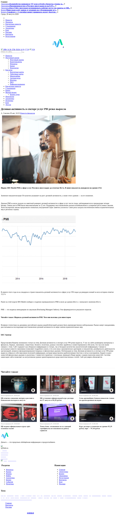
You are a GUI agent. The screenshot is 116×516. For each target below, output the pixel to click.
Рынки (8, 472)
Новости (8, 20)
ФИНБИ (30, 513)
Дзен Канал (8, 446)
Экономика (32, 4)
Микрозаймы (15, 76)
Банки (12, 66)
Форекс (9, 474)
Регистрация (10, 36)
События (9, 482)
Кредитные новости (13, 24)
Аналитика (9, 28)
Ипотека (13, 80)
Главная (62, 470)
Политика (9, 101)
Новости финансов (27, 113)
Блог (7, 30)
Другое (8, 105)
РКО (12, 82)
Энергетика (63, 472)
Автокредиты (15, 78)
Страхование (10, 26)
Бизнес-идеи (15, 94)
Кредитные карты (17, 72)
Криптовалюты (16, 62)
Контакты (9, 34)
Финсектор (14, 68)
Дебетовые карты (16, 74)
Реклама (8, 32)
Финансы (9, 22)
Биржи (8, 480)
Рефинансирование (17, 84)
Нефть (8, 476)
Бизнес (29, 10)
